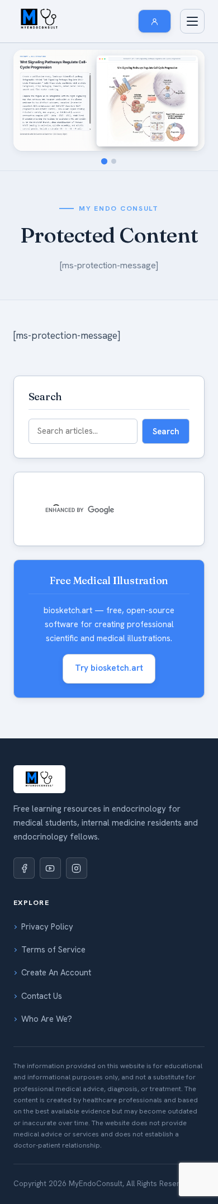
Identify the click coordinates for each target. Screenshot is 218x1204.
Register (45, 760)
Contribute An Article (68, 665)
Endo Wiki (47, 124)
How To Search (57, 550)
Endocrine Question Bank (75, 364)
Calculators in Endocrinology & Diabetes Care (102, 221)
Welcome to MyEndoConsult (80, 527)
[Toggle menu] (192, 21)
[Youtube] (50, 868)
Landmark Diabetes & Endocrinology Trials (106, 193)
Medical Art (50, 710)
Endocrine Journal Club (72, 295)
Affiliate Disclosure (63, 642)
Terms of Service (53, 949)
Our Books (49, 341)
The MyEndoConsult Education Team (96, 596)
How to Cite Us (56, 573)
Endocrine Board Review (73, 387)
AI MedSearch (54, 455)
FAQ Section (52, 619)
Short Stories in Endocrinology (84, 687)
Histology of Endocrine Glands (84, 409)
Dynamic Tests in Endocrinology (87, 318)
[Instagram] (76, 868)
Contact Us (41, 996)
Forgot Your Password (70, 805)
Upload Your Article (65, 828)
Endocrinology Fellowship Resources (96, 432)
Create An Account (56, 972)
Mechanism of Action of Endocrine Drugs (103, 147)
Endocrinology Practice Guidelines (91, 249)
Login (39, 783)
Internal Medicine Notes (72, 478)
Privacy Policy (47, 926)
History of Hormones (67, 170)
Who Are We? (46, 1019)
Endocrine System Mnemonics (83, 272)
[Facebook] (24, 868)
